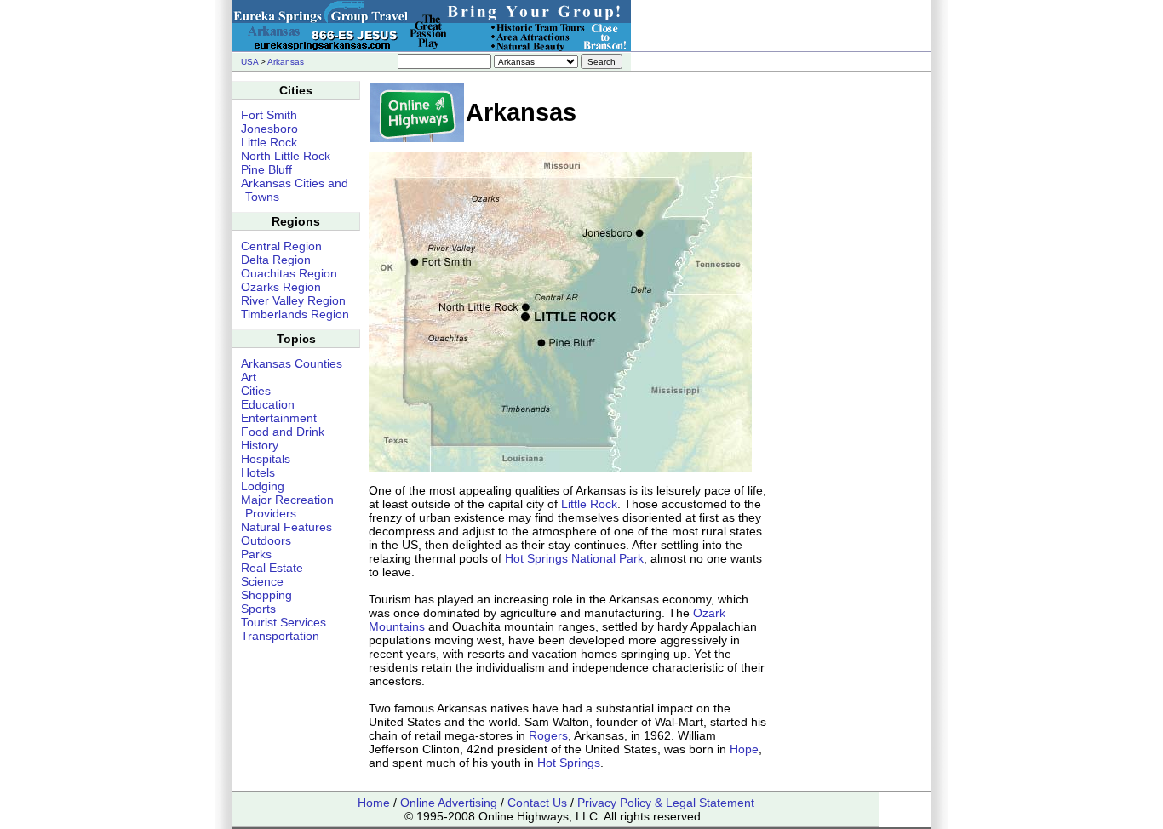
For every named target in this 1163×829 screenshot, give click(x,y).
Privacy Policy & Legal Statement (665, 802)
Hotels (258, 472)
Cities (256, 390)
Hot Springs (568, 762)
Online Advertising (448, 802)
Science (262, 581)
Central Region (281, 246)
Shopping (266, 595)
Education (268, 404)
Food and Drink (282, 431)
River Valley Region (293, 300)
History (259, 445)
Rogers (548, 735)
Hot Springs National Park (574, 558)
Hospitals (265, 459)
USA (249, 61)
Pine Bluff (266, 169)
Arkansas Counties (291, 363)
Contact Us (537, 802)
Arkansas (285, 61)
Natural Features (286, 527)
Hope (744, 749)
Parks (256, 554)
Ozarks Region (281, 287)
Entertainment (279, 418)
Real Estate (272, 568)
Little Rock (589, 504)
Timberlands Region (295, 314)
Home (374, 802)
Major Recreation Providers (287, 506)
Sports (258, 608)
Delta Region (276, 259)
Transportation (280, 636)
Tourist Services (283, 622)
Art (248, 377)
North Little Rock (285, 156)
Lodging (262, 486)
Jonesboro (269, 128)
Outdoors (266, 540)
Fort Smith (269, 115)
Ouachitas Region (289, 273)
